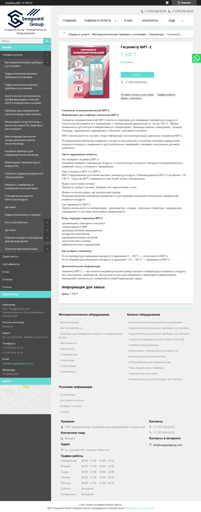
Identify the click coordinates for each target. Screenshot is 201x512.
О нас (5, 271)
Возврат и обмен (71, 406)
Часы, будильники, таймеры (146, 367)
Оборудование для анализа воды (150, 362)
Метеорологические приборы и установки (24, 64)
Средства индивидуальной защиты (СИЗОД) (156, 339)
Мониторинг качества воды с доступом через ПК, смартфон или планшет (24, 125)
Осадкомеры (68, 366)
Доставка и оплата (72, 400)
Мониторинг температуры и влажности (22, 164)
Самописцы (67, 360)
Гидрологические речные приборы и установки (21, 75)
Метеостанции (69, 322)
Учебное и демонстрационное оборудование (24, 175)
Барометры (67, 348)
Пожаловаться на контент (139, 508)
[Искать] (47, 41)
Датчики (10, 207)
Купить (137, 74)
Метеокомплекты (71, 328)
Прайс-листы (10, 256)
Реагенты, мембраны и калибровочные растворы (21, 186)
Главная (69, 20)
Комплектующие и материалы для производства (24, 239)
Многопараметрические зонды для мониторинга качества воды (20, 140)
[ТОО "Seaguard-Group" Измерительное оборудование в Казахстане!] (25, 18)
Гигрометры (156, 34)
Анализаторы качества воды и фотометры (156, 379)
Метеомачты (68, 343)
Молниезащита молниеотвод (147, 356)
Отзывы (7, 279)
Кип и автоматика (16, 222)
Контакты (150, 20)
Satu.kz (118, 504)
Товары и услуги (12, 54)
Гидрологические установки (22, 214)
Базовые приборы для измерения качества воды (21, 152)
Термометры (68, 371)
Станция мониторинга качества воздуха (19, 197)
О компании (67, 394)
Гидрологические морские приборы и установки (21, 86)
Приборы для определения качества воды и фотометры (23, 112)
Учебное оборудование (144, 345)
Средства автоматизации (21, 249)
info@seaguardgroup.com (18, 363)
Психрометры (69, 354)
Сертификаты (11, 264)
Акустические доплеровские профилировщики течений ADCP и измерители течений (23, 99)
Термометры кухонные (143, 373)
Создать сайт (12, 2)
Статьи (6, 287)
